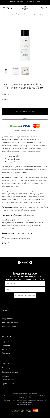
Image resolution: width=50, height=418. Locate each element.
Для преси (6, 352)
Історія (4, 349)
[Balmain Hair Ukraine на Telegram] (30, 262)
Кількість (5, 99)
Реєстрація (6, 368)
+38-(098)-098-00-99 (10, 322)
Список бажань (8, 379)
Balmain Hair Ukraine (30, 393)
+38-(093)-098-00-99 (10, 326)
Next (45, 42)
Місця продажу (8, 318)
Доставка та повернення (11, 371)
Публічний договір (9, 383)
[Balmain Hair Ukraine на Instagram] (23, 262)
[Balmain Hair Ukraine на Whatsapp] (26, 262)
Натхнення (6, 345)
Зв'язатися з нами (8, 314)
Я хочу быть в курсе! (25, 295)
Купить (25, 118)
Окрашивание (7, 341)
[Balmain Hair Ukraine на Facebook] (19, 262)
